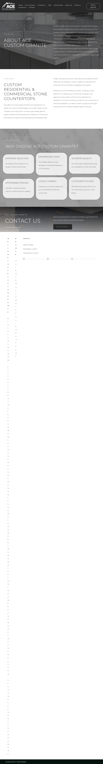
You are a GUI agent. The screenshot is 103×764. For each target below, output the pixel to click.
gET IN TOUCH (62, 227)
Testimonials (58, 5)
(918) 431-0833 (28, 245)
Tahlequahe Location (31, 253)
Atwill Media (21, 762)
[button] (35, 5)
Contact (32, 7)
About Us (68, 5)
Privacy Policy (11, 762)
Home (21, 5)
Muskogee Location (30, 249)
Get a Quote (93, 6)
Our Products (16, 329)
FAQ (49, 5)
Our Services (16, 300)
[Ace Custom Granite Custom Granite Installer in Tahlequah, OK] (8, 6)
